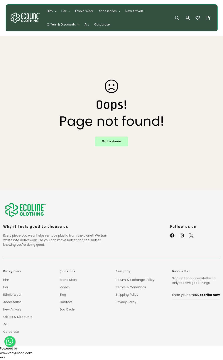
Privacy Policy (126, 302)
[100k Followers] (182, 235)
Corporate (102, 24)
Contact (66, 302)
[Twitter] (191, 235)
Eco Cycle (67, 309)
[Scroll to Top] (214, 338)
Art (86, 24)
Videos (65, 287)
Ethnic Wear (84, 11)
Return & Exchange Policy (135, 280)
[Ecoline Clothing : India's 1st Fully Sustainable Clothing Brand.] (25, 18)
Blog (63, 294)
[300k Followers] (172, 235)
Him (50, 11)
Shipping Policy (127, 294)
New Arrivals (134, 11)
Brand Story (68, 280)
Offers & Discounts (61, 24)
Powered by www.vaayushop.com (16, 350)
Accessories (108, 11)
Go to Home (111, 141)
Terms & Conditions (131, 287)
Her (63, 11)
